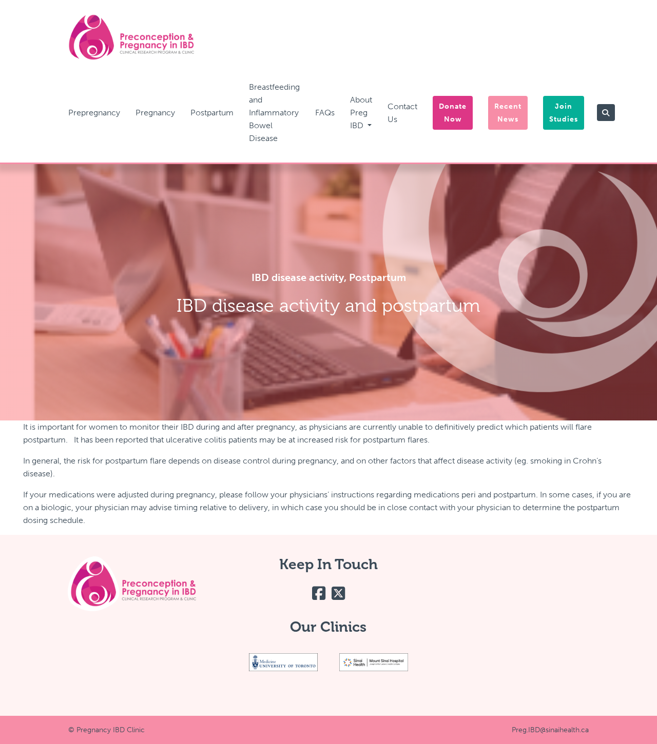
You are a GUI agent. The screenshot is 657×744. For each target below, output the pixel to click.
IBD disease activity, (300, 277)
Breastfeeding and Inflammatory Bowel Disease (274, 112)
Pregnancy (155, 112)
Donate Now (453, 113)
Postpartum (212, 112)
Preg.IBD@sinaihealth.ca (550, 730)
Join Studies (563, 113)
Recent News (507, 113)
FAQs (325, 112)
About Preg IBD (361, 112)
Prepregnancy (94, 112)
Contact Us (402, 113)
